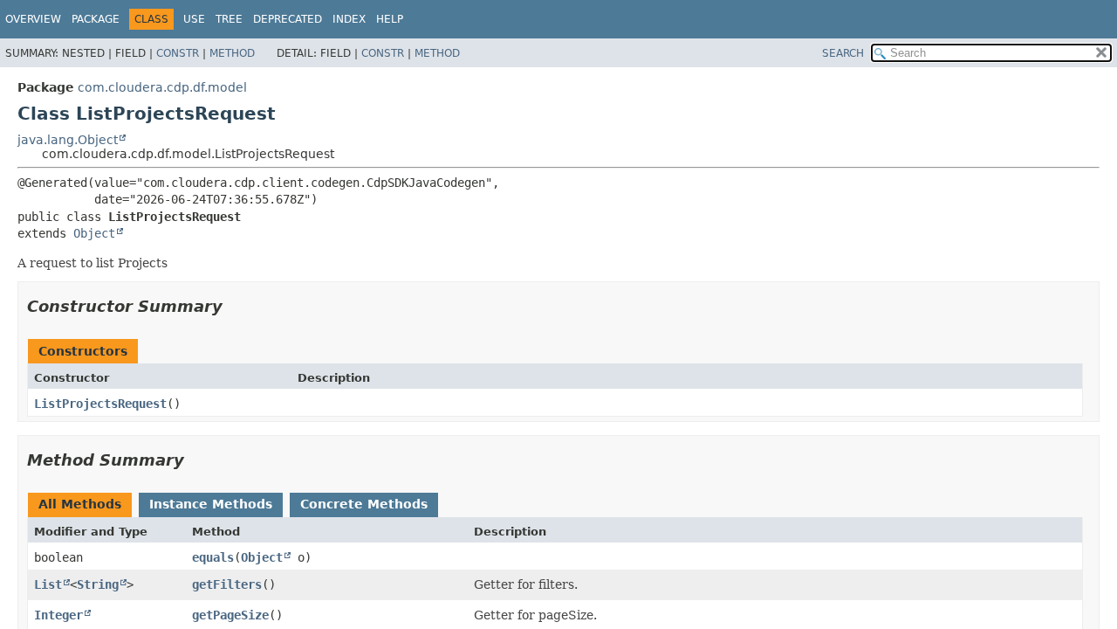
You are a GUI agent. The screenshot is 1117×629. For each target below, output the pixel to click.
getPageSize (230, 615)
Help (389, 19)
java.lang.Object (67, 140)
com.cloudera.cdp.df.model (162, 87)
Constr (177, 53)
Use (194, 19)
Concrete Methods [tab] (364, 504)
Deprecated (287, 19)
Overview (33, 19)
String (98, 584)
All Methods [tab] (79, 504)
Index (349, 19)
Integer (58, 615)
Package (96, 19)
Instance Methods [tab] (210, 504)
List (48, 584)
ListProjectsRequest (100, 404)
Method (232, 53)
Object (94, 233)
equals (213, 557)
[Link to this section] (235, 306)
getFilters (227, 584)
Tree (229, 19)
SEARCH (843, 53)
